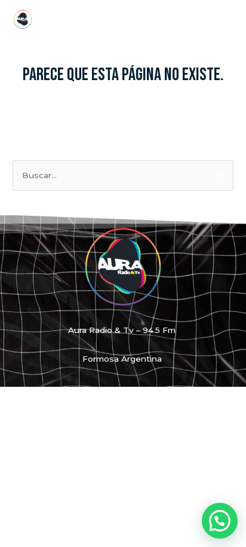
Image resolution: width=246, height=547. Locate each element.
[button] (220, 521)
